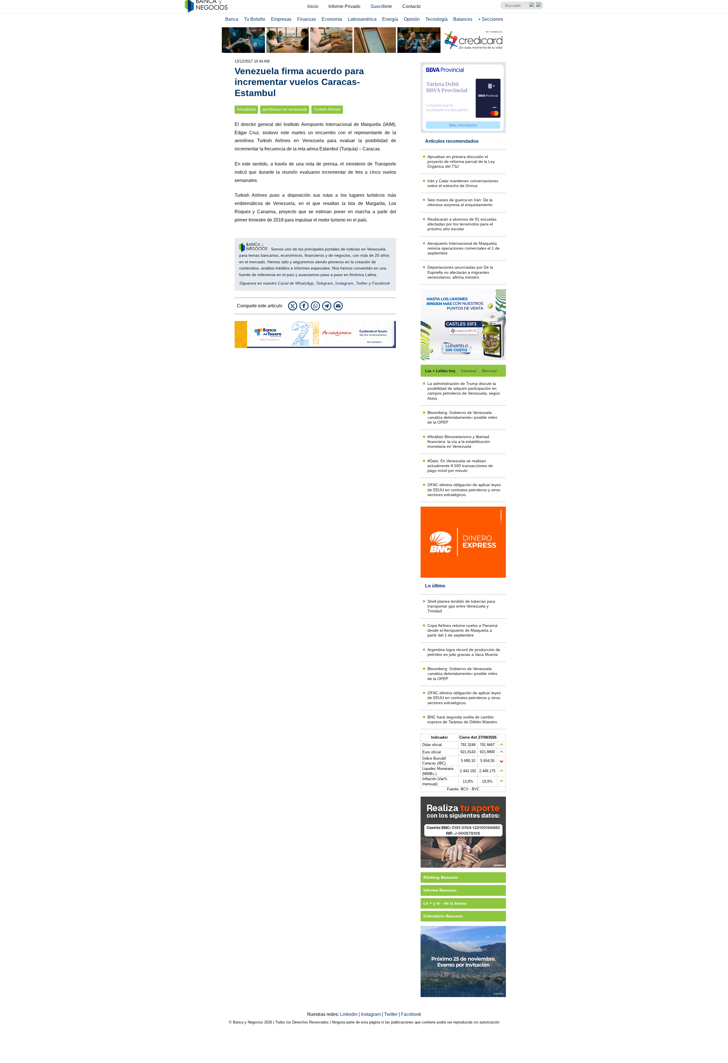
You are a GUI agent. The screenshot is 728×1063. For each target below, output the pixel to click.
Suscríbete (381, 6)
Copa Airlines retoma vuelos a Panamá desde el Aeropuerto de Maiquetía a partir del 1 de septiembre (462, 630)
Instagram (344, 283)
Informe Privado (344, 6)
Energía (390, 19)
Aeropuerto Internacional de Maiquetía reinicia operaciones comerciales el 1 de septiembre (463, 248)
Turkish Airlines (327, 109)
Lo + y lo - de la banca (444, 903)
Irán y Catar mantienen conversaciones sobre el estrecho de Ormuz (462, 183)
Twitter (362, 283)
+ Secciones (490, 19)
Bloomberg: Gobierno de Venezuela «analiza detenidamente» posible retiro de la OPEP (462, 417)
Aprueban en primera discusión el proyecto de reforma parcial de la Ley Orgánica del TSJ (461, 161)
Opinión (412, 19)
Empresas (281, 19)
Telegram (324, 283)
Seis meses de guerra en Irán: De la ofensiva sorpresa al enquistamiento (460, 202)
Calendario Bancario (443, 916)
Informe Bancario (440, 890)
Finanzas (306, 19)
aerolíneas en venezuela (284, 109)
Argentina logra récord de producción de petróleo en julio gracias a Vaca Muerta (463, 652)
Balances (462, 19)
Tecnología (436, 19)
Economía (332, 19)
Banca (231, 19)
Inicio (312, 6)
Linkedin (349, 1014)
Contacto (411, 6)
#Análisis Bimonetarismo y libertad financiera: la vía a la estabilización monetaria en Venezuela (458, 441)
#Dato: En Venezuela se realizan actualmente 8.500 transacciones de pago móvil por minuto (460, 466)
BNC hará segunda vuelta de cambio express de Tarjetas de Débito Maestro (462, 719)
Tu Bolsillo (254, 19)
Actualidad (246, 109)
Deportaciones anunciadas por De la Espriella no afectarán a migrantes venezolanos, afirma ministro (460, 272)
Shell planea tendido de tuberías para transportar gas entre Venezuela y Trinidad (461, 606)
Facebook (381, 283)
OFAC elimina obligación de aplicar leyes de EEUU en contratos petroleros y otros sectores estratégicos (464, 489)
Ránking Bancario (440, 877)
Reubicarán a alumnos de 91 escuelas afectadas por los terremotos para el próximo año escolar (462, 224)
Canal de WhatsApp (296, 283)
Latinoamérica (362, 19)
